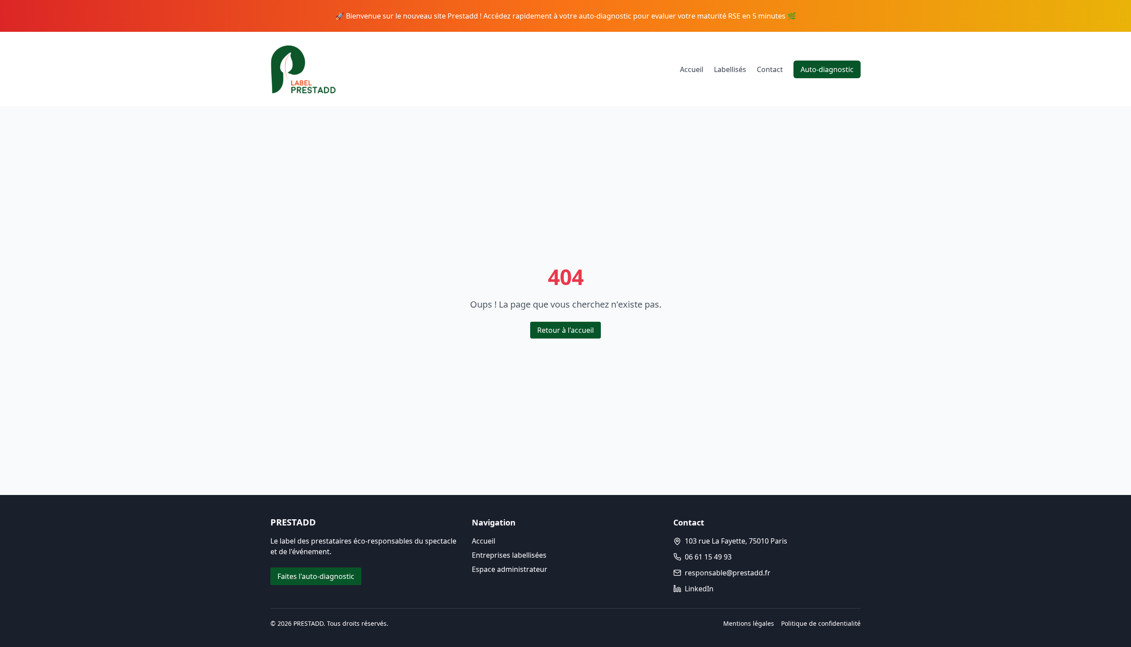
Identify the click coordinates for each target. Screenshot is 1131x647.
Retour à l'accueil (565, 330)
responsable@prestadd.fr (727, 573)
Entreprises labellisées (509, 555)
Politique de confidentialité (821, 623)
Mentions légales (748, 623)
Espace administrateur (509, 569)
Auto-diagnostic (827, 69)
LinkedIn (699, 589)
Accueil (691, 69)
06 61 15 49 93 (708, 557)
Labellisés (730, 69)
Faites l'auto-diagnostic (315, 576)
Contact (770, 69)
